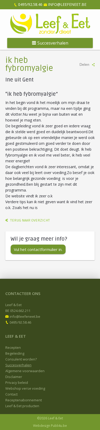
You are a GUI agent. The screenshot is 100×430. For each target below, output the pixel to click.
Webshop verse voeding (25, 388)
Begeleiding (14, 353)
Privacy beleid (16, 382)
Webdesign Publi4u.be (50, 425)
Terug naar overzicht (30, 220)
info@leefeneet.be (67, 4)
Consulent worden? (21, 359)
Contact (11, 394)
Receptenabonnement (23, 400)
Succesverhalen (18, 365)
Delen (84, 64)
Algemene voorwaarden (25, 370)
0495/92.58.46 (30, 4)
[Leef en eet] (50, 23)
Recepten (13, 347)
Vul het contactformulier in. (38, 249)
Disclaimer (13, 376)
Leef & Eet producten (22, 405)
